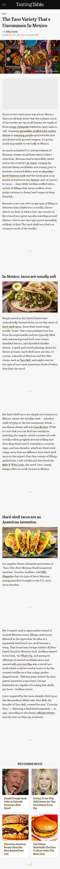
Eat (4, 14)
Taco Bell (25, 360)
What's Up (26, 655)
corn (15, 422)
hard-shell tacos (11, 326)
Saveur (34, 179)
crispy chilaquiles (19, 126)
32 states (32, 163)
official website (46, 712)
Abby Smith (11, 31)
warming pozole (23, 135)
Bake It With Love (12, 464)
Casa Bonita (40, 427)
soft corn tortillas (22, 664)
